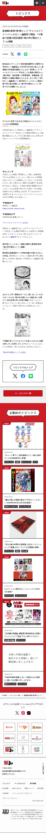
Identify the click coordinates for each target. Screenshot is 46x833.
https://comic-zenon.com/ (13, 208)
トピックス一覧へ (15, 695)
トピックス (6, 783)
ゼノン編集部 (10, 237)
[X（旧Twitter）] (17, 713)
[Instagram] (23, 713)
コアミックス (9, 46)
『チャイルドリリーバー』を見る (15, 223)
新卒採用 (40, 788)
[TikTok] (29, 713)
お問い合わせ (16, 788)
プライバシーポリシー (10, 798)
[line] (25, 54)
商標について (29, 788)
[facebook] (19, 54)
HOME (4, 695)
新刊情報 (33, 783)
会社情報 (5, 788)
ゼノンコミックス (24, 46)
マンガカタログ (20, 783)
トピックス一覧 (25, 393)
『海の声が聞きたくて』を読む (14, 352)
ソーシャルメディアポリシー (22, 793)
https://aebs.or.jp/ (36, 818)
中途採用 (5, 793)
